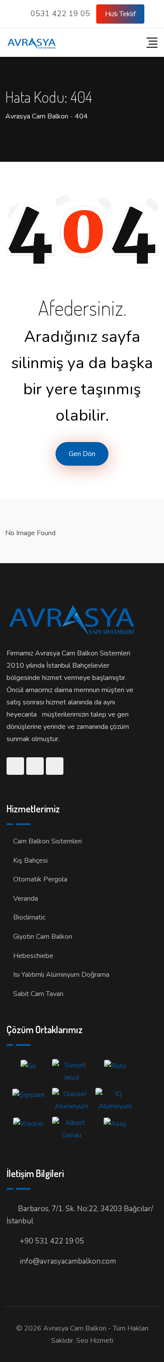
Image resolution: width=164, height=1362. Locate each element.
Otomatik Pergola (40, 879)
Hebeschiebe (33, 956)
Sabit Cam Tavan (38, 994)
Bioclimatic (29, 917)
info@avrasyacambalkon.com (68, 1261)
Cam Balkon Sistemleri (47, 841)
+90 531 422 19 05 (52, 1241)
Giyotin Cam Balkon (42, 936)
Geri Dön (82, 454)
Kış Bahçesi (30, 860)
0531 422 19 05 (60, 13)
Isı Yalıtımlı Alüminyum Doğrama (61, 974)
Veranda (25, 898)
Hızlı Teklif (120, 14)
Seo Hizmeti (94, 1340)
